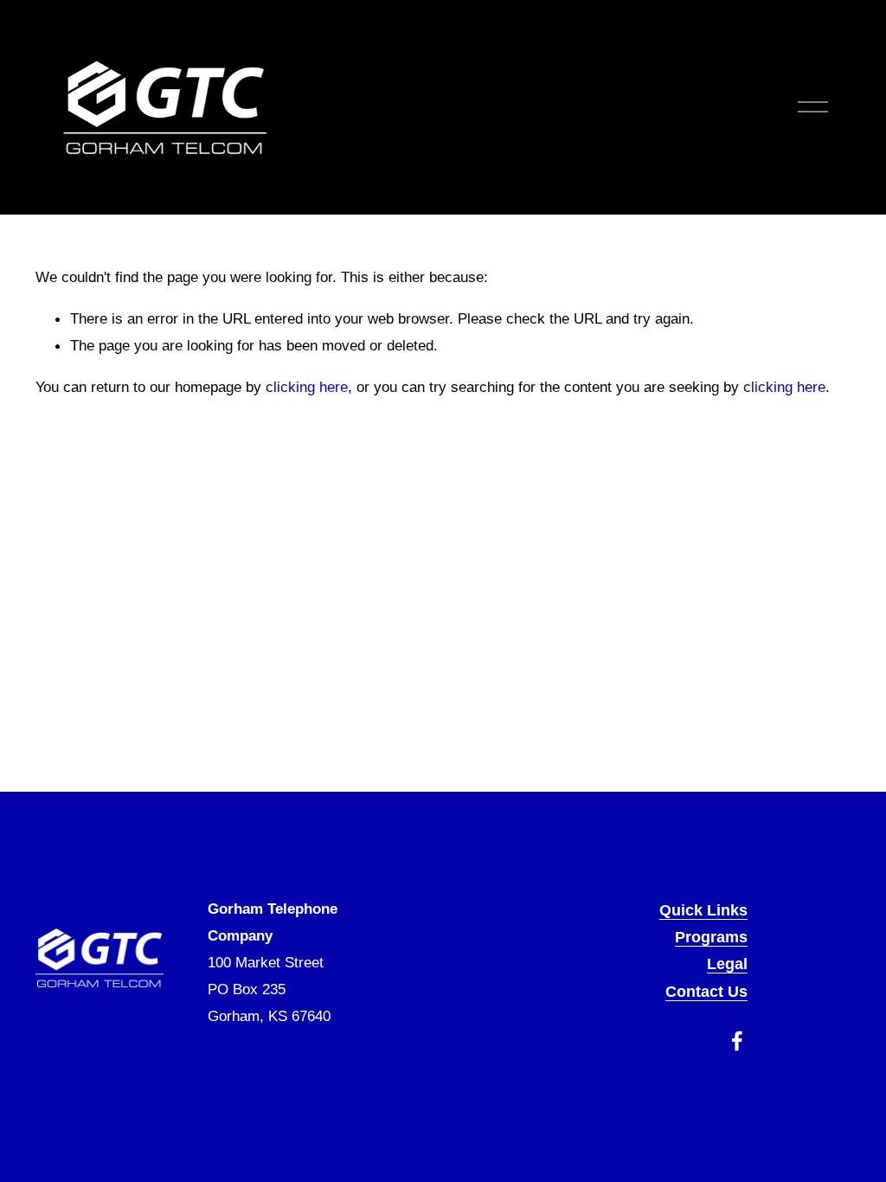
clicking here (307, 386)
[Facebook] (737, 1041)
